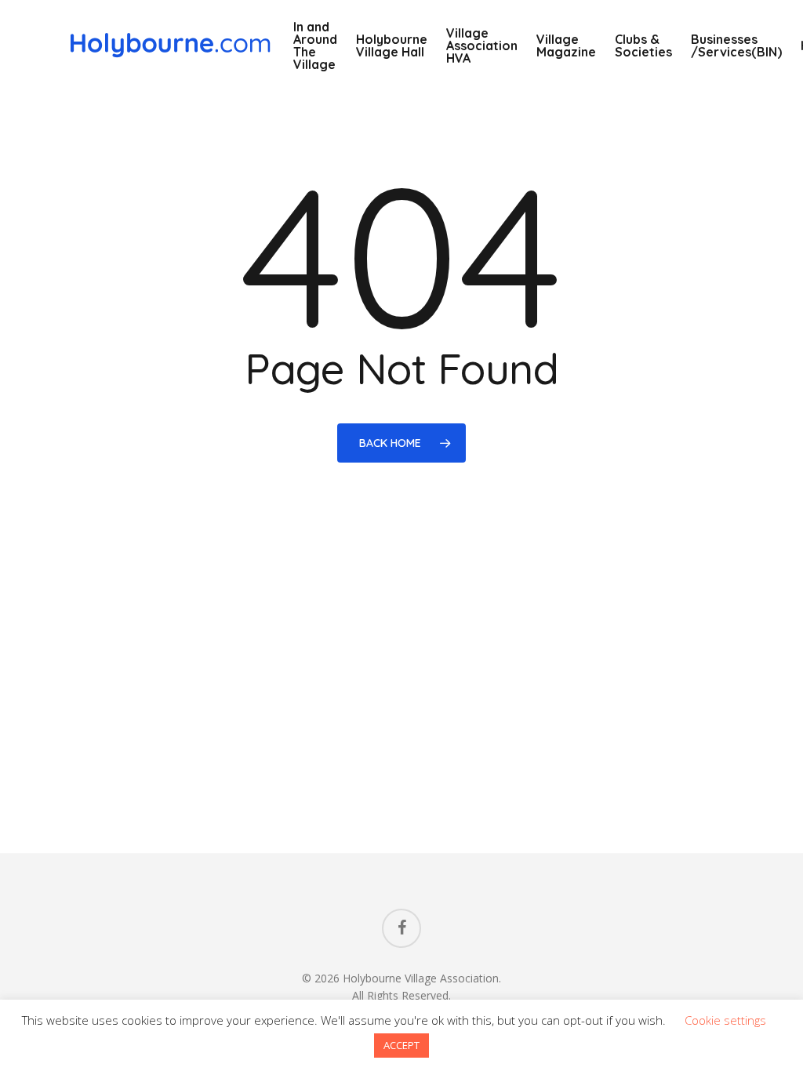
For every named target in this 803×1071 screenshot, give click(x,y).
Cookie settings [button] (725, 1020)
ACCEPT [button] (401, 1045)
